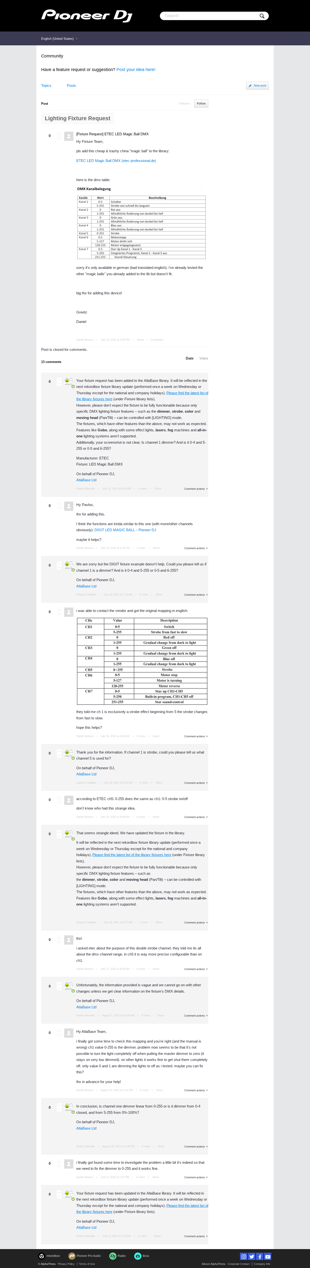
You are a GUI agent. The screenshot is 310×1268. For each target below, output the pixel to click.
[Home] (86, 16)
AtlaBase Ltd (86, 480)
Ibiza (146, 1256)
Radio (122, 1256)
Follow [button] (201, 103)
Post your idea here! (135, 69)
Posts (71, 85)
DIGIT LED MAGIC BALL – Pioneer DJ (125, 530)
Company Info (262, 1263)
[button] (59, 134)
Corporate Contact (238, 1263)
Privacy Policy (66, 1263)
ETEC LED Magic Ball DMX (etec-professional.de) (116, 161)
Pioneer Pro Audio (89, 1256)
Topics (46, 85)
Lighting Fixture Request (77, 118)
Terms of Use (87, 1263)
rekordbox (53, 1256)
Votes (203, 358)
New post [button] (260, 85)
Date (190, 358)
